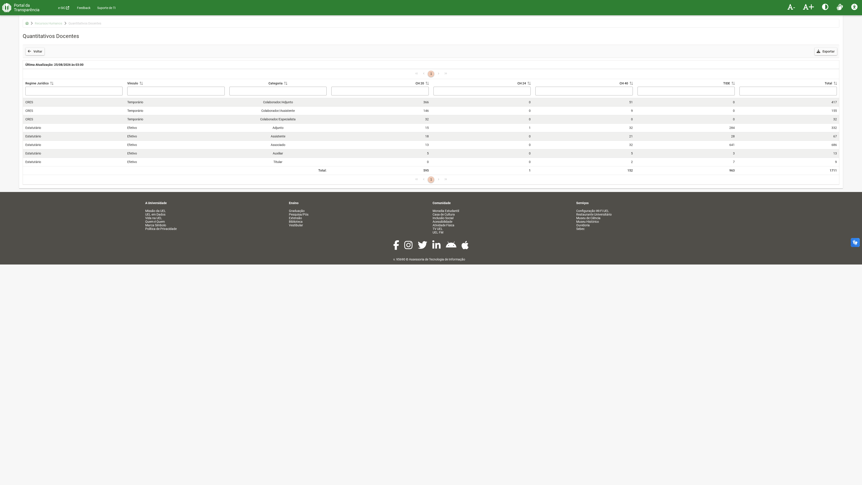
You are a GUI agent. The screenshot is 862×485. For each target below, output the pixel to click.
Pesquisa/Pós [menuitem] (298, 214)
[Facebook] (396, 247)
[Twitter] (423, 247)
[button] (826, 51)
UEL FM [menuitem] (438, 232)
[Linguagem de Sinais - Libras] (840, 6)
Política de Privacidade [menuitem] (161, 229)
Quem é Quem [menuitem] (155, 221)
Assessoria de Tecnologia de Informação (437, 259)
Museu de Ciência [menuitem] (588, 218)
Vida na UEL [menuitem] (153, 218)
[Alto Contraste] (826, 6)
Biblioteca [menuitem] (296, 221)
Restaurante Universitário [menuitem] (594, 214)
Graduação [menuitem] (297, 211)
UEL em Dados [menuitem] (155, 214)
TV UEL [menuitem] (438, 229)
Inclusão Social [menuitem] (443, 218)
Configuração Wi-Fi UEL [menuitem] (592, 211)
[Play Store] (451, 247)
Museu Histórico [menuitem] (587, 221)
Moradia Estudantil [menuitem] (446, 211)
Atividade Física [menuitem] (443, 225)
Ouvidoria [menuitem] (583, 225)
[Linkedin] (436, 247)
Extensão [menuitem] (295, 218)
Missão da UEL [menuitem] (155, 211)
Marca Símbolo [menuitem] (155, 225)
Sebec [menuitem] (580, 229)
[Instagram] (408, 247)
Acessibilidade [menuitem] (442, 221)
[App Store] (465, 247)
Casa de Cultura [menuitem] (444, 214)
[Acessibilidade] (855, 6)
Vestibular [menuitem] (296, 225)
